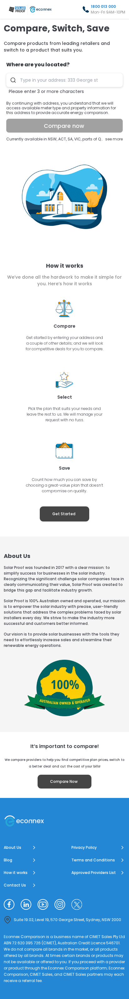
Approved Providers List (93, 872)
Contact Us (15, 885)
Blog (8, 860)
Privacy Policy (84, 847)
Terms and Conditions (93, 860)
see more (114, 139)
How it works (16, 872)
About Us (12, 847)
